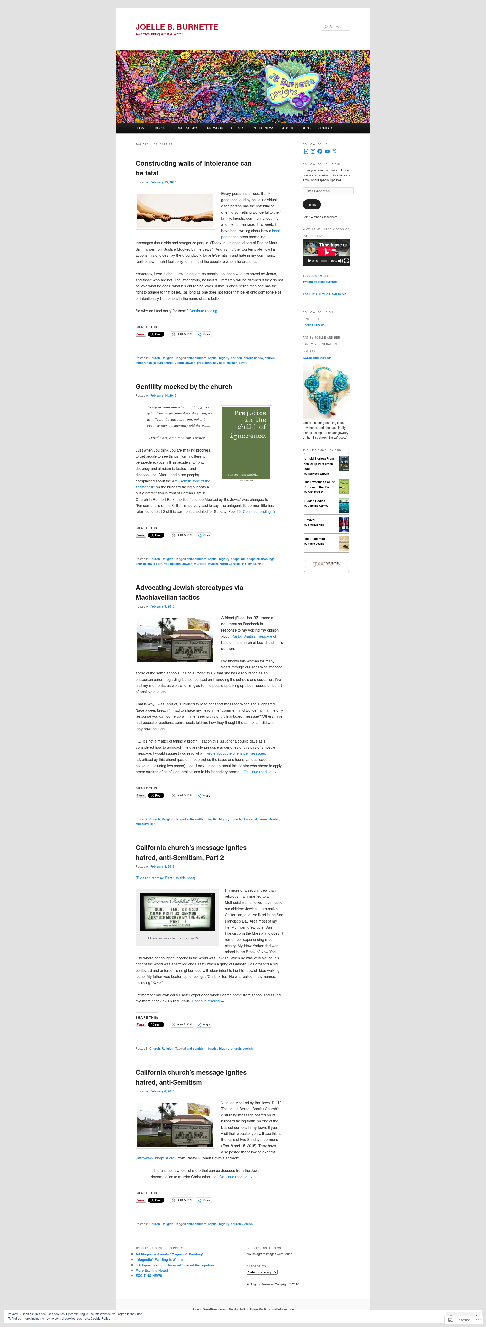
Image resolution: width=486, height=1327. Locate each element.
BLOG (306, 128)
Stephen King (316, 524)
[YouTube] (327, 151)
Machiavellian (145, 823)
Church (154, 358)
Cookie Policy (100, 1318)
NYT (261, 563)
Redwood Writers (318, 473)
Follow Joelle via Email (323, 164)
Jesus (179, 362)
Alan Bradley (316, 491)
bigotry (224, 358)
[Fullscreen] (346, 260)
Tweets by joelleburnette (320, 281)
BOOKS (161, 128)
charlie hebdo (253, 358)
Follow (311, 204)
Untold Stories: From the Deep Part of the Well (319, 463)
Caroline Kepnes (318, 505)
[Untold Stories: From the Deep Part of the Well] (344, 469)
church (270, 358)
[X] (334, 151)
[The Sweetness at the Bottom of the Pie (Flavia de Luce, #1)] (344, 493)
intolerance (144, 362)
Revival (309, 520)
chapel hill (238, 559)
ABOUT (288, 128)
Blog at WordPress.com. (209, 1309)
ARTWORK (215, 128)
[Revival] (344, 531)
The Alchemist (314, 538)
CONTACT (326, 128)
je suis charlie (163, 362)
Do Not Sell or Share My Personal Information (261, 1309)
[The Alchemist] (344, 550)
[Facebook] (320, 151)
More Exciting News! (152, 1270)
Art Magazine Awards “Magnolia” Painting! (169, 1254)
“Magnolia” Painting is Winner (160, 1259)
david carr (154, 563)
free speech (172, 563)
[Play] (309, 260)
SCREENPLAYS (186, 128)
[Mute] (340, 260)
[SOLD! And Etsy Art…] (326, 417)
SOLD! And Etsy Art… (318, 357)
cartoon (236, 358)
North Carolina (230, 563)
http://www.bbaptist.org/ (156, 1157)
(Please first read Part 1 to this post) (165, 877)
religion (232, 362)
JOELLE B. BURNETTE (177, 26)
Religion (167, 358)
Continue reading (205, 310)
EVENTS (238, 128)
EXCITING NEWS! (149, 1275)
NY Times (249, 563)
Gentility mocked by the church (184, 386)
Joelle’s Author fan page (324, 294)
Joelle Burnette (314, 325)
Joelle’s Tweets (317, 276)
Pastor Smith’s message (252, 636)
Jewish (190, 362)
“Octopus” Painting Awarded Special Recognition (175, 1265)
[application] (326, 252)
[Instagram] (313, 151)
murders (200, 563)
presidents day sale (211, 362)
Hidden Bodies (314, 501)
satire (243, 362)
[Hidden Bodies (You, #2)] (344, 512)
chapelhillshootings (261, 559)
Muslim (213, 563)
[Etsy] (306, 151)
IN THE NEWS (263, 128)
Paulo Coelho (316, 543)
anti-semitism (196, 358)
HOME (142, 128)
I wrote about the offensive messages (235, 753)
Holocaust (249, 819)
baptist (213, 358)
